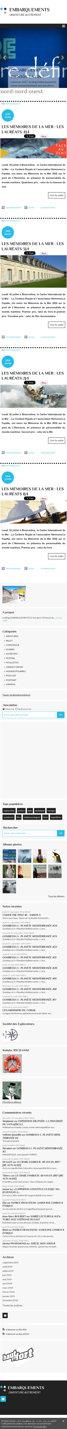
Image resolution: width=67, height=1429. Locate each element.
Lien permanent (13, 208)
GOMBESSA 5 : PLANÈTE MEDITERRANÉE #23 (30, 936)
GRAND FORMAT (14, 667)
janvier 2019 (9, 1296)
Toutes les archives (12, 1305)
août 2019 (7, 1266)
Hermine (7, 1148)
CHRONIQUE (12, 645)
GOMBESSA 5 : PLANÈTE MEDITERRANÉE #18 (29, 989)
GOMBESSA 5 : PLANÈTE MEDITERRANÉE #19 (30, 978)
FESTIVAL (10, 658)
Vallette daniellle (12, 1134)
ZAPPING (10, 684)
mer (30, 810)
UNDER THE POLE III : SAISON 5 (22, 914)
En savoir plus (40, 1426)
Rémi (5, 1230)
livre (45, 817)
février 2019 (8, 1292)
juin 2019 (7, 1275)
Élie (5, 1203)
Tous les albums (56, 896)
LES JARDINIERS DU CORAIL (19, 1010)
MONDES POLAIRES (16, 671)
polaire (21, 810)
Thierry (7, 1175)
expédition (56, 817)
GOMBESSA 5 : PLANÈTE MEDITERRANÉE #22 (30, 946)
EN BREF (10, 649)
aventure (39, 810)
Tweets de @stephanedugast (16, 695)
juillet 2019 (8, 1271)
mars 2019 (8, 1287)
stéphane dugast (32, 817)
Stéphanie (8, 1121)
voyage (51, 810)
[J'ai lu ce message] (63, 1420)
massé (6, 1189)
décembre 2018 (10, 1300)
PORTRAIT (11, 680)
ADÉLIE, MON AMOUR (43, 1243)
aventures (9, 817)
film (19, 817)
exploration (9, 810)
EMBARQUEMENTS (29, 9)
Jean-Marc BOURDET (14, 1216)
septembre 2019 (10, 1262)
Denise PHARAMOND (14, 1243)
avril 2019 (7, 1283)
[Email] (5, 1315)
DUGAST (7, 1162)
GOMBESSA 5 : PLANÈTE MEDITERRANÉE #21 (29, 957)
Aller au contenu (9, 2)
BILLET (9, 640)
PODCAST (11, 675)
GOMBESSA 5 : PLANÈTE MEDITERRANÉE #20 (31, 968)
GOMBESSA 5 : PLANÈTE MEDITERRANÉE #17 (29, 999)
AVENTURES (12, 636)
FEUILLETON (12, 662)
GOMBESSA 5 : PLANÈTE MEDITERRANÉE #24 (30, 925)
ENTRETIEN (12, 653)
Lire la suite (56, 195)
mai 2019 (7, 1279)
